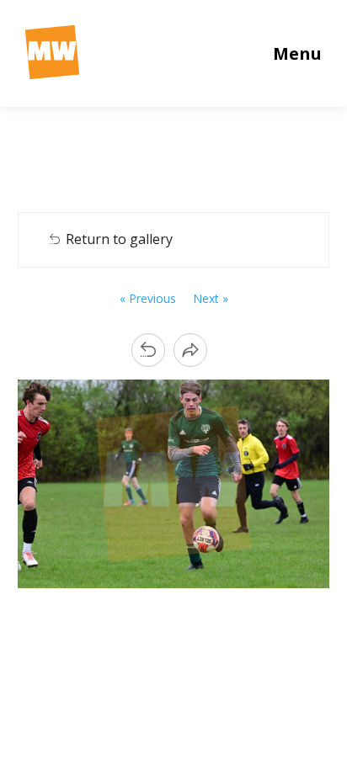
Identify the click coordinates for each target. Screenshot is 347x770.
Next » (210, 298)
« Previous (148, 298)
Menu (297, 54)
